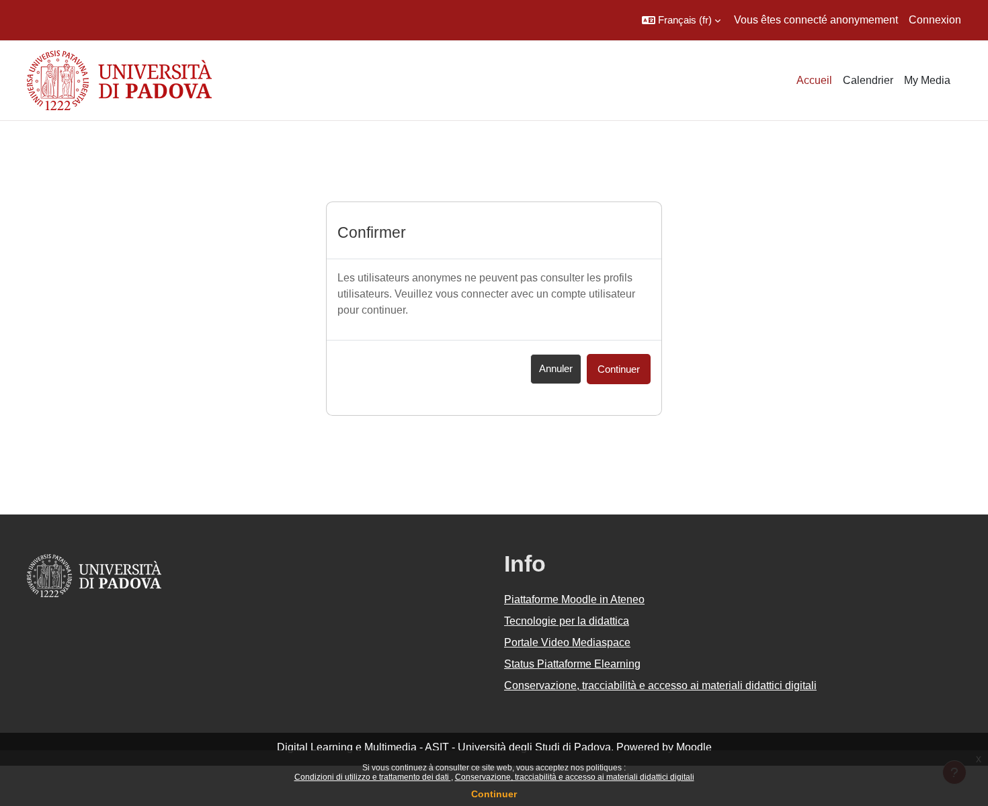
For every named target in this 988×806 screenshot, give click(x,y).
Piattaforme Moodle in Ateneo (574, 599)
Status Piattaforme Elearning (572, 664)
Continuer (494, 794)
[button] (681, 20)
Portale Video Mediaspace (567, 642)
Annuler (556, 368)
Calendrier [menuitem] (868, 80)
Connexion (935, 20)
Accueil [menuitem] (814, 80)
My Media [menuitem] (927, 80)
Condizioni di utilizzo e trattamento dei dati (372, 777)
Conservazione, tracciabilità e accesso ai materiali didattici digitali (574, 777)
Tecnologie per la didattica (566, 621)
